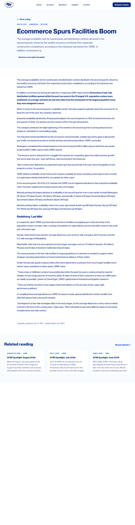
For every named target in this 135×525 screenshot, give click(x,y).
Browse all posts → (123, 345)
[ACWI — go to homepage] (9, 5)
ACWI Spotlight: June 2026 (106, 357)
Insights (75, 5)
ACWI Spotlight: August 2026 (21, 357)
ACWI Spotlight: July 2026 (63, 357)
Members (63, 5)
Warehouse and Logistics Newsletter (32, 57)
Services (50, 5)
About (39, 5)
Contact (86, 5)
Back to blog (25, 19)
